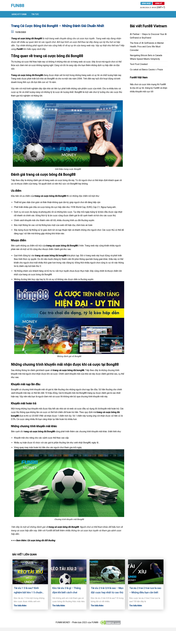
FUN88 (17, 5)
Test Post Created (139, 64)
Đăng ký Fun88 (19, 14)
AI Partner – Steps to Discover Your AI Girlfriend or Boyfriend (148, 36)
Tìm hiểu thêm (20, 605)
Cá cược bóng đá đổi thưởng (41, 540)
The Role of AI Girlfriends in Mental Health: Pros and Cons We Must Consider (147, 46)
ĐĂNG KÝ (158, 3)
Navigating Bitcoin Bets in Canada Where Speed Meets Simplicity (146, 57)
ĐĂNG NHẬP (146, 3)
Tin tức (35, 14)
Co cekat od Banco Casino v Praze (146, 69)
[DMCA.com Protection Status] (110, 622)
